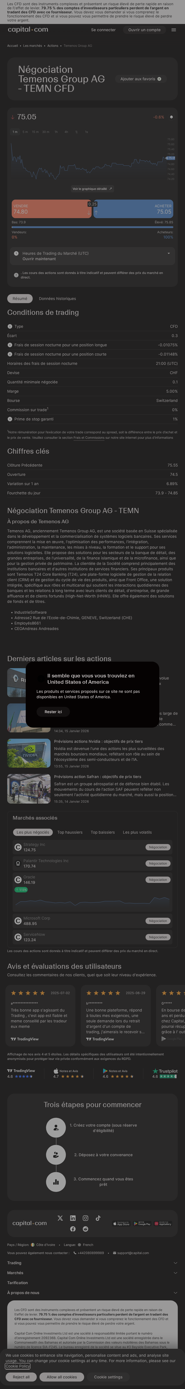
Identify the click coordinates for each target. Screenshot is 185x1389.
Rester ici (53, 712)
